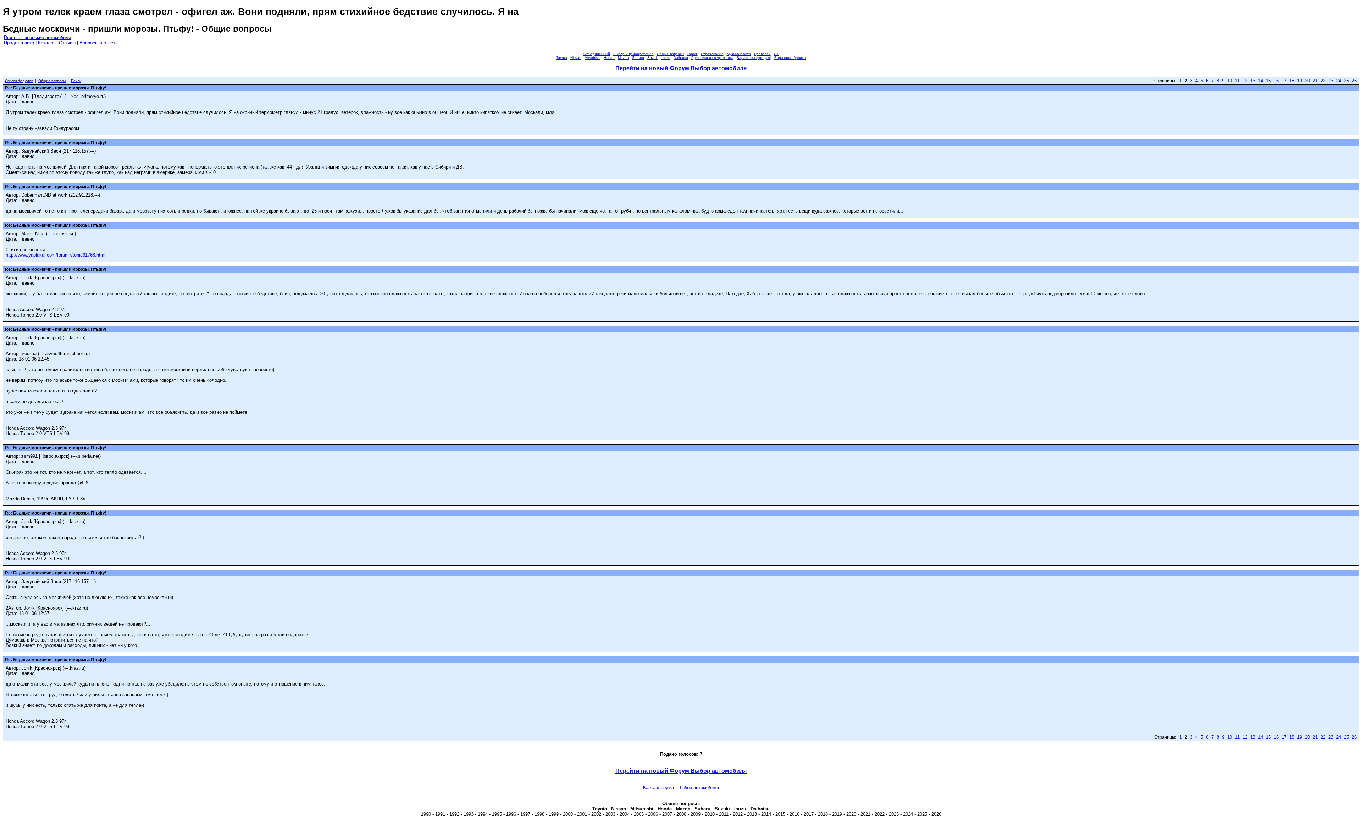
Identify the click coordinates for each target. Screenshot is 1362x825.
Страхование (712, 54)
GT (776, 54)
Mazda (623, 58)
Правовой (762, 54)
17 (1283, 80)
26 (1354, 80)
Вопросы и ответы (98, 42)
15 (1268, 80)
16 (1276, 80)
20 (1307, 80)
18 (1291, 80)
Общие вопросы (670, 54)
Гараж (692, 54)
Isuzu (665, 58)
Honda (609, 58)
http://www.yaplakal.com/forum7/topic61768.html (55, 255)
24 (1338, 80)
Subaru (638, 58)
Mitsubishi (592, 58)
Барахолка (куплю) (790, 58)
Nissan (575, 58)
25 (1346, 80)
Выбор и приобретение (633, 54)
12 (1244, 80)
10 (1229, 80)
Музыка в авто (739, 54)
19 (1299, 80)
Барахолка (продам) (754, 58)
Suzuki (652, 58)
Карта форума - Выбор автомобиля (681, 787)
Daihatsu (681, 58)
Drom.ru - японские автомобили (37, 37)
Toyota (561, 58)
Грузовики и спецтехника (712, 58)
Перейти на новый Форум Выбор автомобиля (681, 68)
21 (1315, 80)
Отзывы (67, 42)
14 (1260, 80)
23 (1330, 80)
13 (1252, 80)
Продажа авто (19, 42)
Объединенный (596, 54)
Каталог (46, 42)
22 (1323, 80)
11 (1237, 80)
